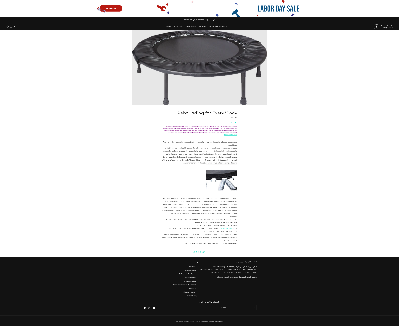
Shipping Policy (190, 281)
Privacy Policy (190, 277)
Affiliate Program (189, 292)
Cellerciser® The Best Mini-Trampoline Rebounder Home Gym (192, 321)
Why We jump (192, 296)
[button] (218, 26)
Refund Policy (190, 270)
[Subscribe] (254, 307)
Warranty (192, 266)
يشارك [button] (233, 122)
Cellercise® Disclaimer (187, 274)
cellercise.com (226, 228)
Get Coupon (111, 8)
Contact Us (192, 288)
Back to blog (198, 252)
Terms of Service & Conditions (184, 285)
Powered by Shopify (213, 321)
